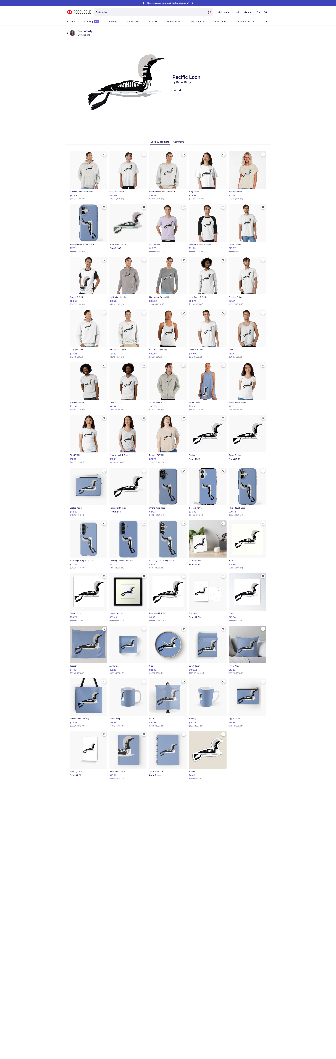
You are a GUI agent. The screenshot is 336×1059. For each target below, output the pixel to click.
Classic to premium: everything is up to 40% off (168, 3)
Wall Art (153, 21)
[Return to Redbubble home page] (79, 12)
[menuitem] (71, 21)
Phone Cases (133, 21)
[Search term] (209, 12)
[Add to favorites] (175, 90)
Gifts (266, 21)
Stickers (113, 21)
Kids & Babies (197, 21)
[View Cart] (265, 12)
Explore (71, 21)
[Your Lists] (259, 12)
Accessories (220, 21)
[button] (168, 3)
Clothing (91, 21)
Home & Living (174, 21)
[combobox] (153, 12)
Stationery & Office (244, 21)
